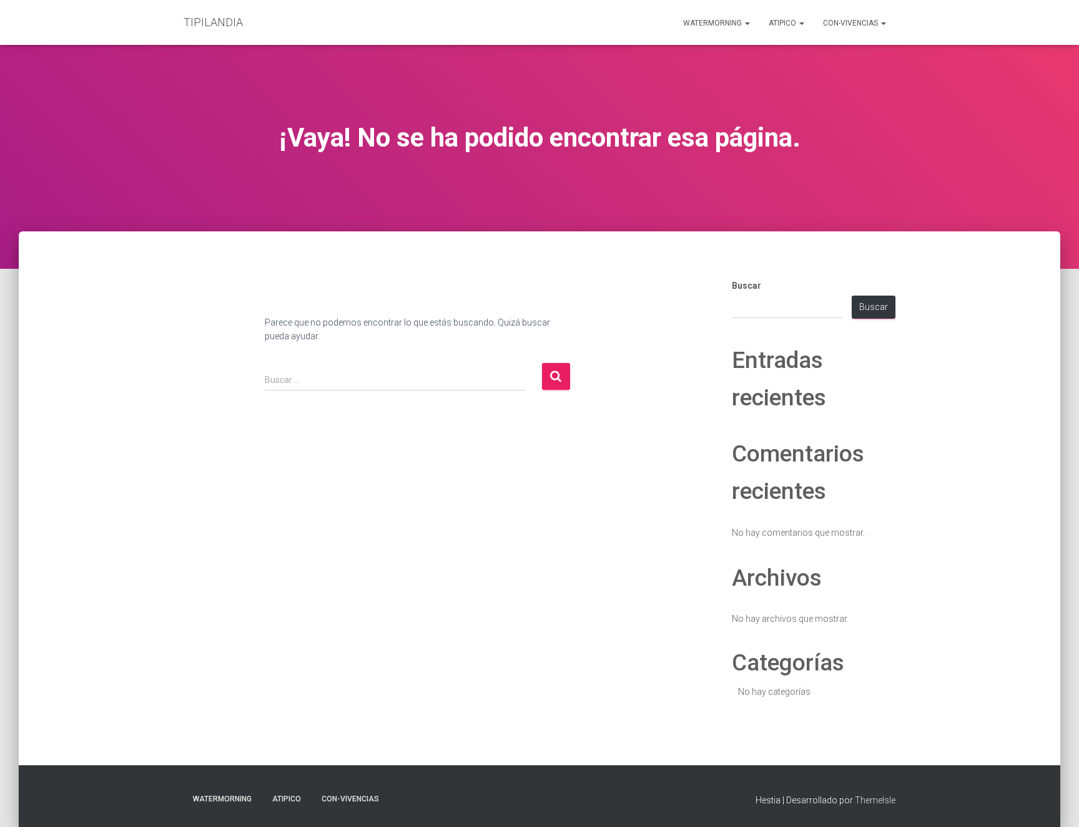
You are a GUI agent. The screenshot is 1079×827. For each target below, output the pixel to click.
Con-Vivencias (851, 23)
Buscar (746, 286)
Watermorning (713, 23)
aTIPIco (783, 23)
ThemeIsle (875, 800)
